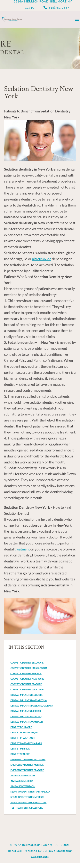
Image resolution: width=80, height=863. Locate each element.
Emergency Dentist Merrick (27, 764)
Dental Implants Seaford (25, 716)
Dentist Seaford (20, 754)
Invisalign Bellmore (22, 775)
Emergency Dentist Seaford (27, 770)
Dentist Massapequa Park (26, 743)
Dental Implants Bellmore (26, 695)
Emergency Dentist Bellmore (28, 759)
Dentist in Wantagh (22, 737)
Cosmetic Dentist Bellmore (26, 662)
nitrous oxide (41, 259)
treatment (22, 549)
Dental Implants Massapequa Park (31, 705)
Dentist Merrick (20, 748)
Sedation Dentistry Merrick (27, 797)
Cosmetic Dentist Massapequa (28, 668)
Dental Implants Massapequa (28, 700)
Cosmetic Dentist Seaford (26, 684)
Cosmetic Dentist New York (27, 678)
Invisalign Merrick (21, 780)
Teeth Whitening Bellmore (26, 807)
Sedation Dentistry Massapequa (30, 791)
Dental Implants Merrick (25, 711)
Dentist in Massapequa (24, 732)
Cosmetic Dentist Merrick (26, 673)
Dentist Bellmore (21, 727)
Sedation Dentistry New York (28, 802)
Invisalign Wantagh (22, 786)
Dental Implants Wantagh (26, 721)
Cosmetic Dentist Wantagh (26, 689)
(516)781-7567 (58, 7)
